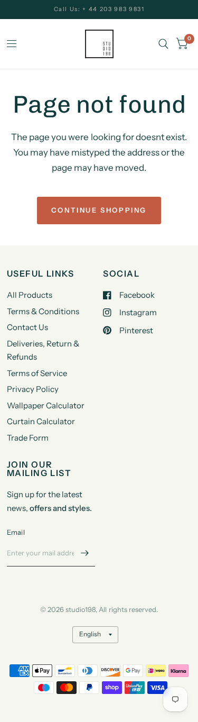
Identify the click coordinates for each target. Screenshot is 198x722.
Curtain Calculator (41, 421)
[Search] (163, 44)
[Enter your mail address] (84, 552)
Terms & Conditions (43, 311)
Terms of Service (37, 373)
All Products (29, 295)
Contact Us (27, 327)
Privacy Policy (33, 389)
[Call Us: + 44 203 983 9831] (99, 9)
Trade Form (28, 438)
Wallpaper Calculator (45, 405)
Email (16, 532)
